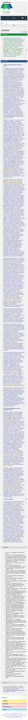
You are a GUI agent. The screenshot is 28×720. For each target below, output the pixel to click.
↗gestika (7, 286)
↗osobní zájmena (7, 373)
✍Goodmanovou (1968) (15, 490)
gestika (4, 709)
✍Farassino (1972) (13, 421)
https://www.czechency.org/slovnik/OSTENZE (15, 690)
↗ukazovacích (20, 357)
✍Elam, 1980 (18, 48)
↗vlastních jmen (19, 370)
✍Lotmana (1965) (10, 417)
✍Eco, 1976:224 (8, 465)
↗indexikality (7, 359)
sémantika (5, 700)
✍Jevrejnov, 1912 (16, 299)
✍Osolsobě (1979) (11, 183)
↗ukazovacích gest (20, 282)
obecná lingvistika (7, 706)
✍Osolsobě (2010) (15, 487)
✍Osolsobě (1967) (11, 180)
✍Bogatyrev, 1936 (17, 170)
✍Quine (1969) (19, 534)
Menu (14, 18)
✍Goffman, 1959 (11, 298)
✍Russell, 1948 (18, 504)
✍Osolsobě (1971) (11, 182)
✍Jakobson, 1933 (8, 170)
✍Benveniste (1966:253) (18, 385)
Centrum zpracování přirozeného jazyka (15, 716)
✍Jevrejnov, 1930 (15, 301)
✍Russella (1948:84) (17, 372)
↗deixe (5, 355)
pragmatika (5, 703)
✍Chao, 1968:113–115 (11, 455)
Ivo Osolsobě (25, 31)
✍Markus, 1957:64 (8, 91)
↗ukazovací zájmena (17, 373)
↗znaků (11, 282)
